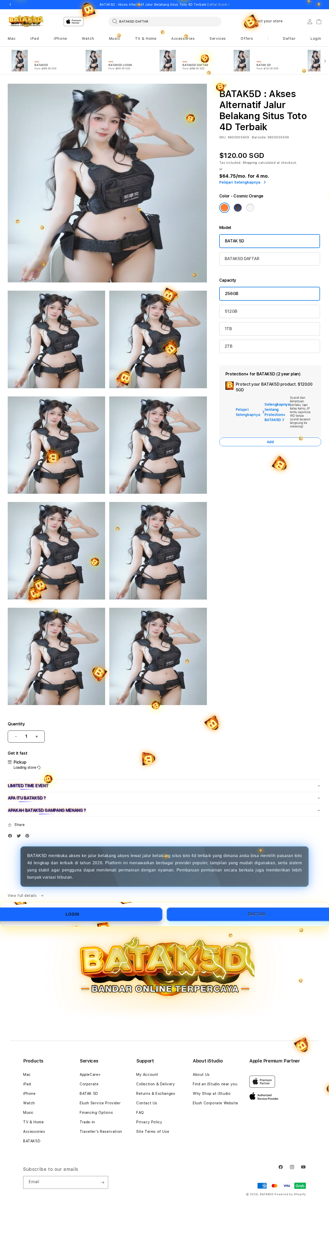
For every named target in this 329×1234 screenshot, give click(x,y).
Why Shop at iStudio (212, 1093)
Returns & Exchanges (155, 1093)
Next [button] (318, 4)
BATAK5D (31, 1141)
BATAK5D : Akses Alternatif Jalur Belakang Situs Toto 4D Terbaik (164, 4)
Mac (27, 1074)
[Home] (25, 21)
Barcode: (259, 137)
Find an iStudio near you (215, 1084)
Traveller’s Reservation (101, 1131)
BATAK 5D (234, 241)
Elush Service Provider (100, 1103)
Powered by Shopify (290, 1194)
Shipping (250, 163)
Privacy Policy (149, 1122)
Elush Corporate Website (215, 1103)
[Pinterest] (28, 837)
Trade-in (87, 1122)
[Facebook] (11, 837)
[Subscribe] (102, 1182)
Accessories (34, 1131)
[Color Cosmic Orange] (224, 208)
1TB (228, 328)
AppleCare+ (90, 1074)
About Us (201, 1074)
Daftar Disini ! (218, 4)
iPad (27, 1084)
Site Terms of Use (152, 1131)
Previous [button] (10, 4)
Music (28, 1112)
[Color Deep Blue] (238, 208)
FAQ (140, 1112)
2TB (229, 346)
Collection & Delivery (155, 1084)
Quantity (16, 724)
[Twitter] (20, 837)
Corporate (89, 1084)
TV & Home (33, 1122)
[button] (12, 38)
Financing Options (96, 1112)
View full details (23, 896)
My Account (147, 1074)
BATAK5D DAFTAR (242, 258)
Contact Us (146, 1103)
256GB (232, 293)
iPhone (29, 1093)
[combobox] (165, 21)
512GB (231, 311)
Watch (29, 1103)
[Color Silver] (250, 208)
